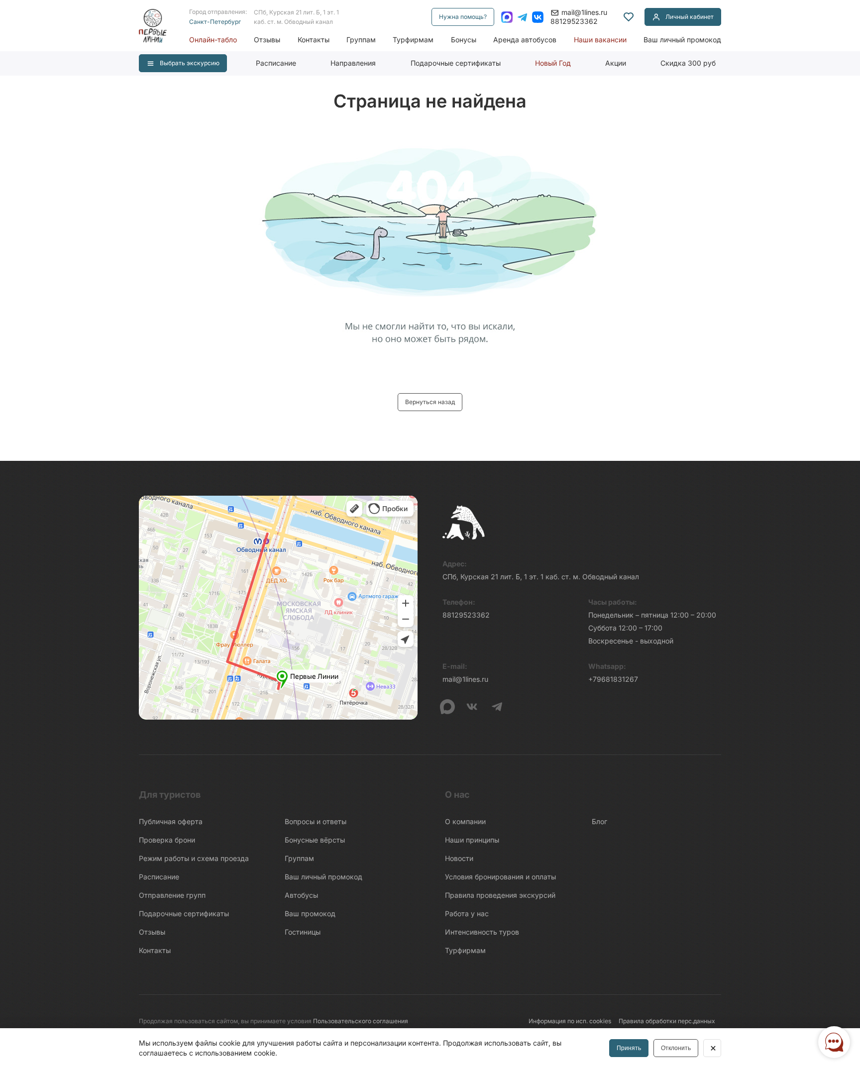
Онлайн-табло (213, 39)
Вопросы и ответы (315, 821)
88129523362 (574, 21)
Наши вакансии (600, 39)
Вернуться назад (430, 402)
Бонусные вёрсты (315, 840)
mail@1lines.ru (584, 12)
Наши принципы (472, 840)
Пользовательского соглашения (360, 1021)
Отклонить (676, 1048)
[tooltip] (629, 17)
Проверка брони (167, 840)
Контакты (313, 39)
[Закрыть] (712, 1048)
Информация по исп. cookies (570, 1021)
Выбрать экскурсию (189, 63)
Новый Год (553, 63)
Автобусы (301, 895)
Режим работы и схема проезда (194, 858)
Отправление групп (172, 895)
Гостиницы (303, 932)
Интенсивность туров (482, 932)
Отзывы (267, 39)
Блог (599, 821)
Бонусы (463, 39)
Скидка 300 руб (688, 63)
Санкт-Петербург (215, 21)
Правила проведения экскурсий (500, 895)
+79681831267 (613, 679)
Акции (615, 63)
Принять (629, 1048)
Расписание (276, 63)
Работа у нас (467, 913)
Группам (361, 39)
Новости (459, 858)
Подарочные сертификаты (456, 63)
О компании (465, 821)
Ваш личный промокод (682, 39)
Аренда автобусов (524, 39)
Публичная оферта (171, 821)
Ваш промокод (310, 913)
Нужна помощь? (463, 16)
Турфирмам (413, 39)
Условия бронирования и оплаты (500, 876)
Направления (353, 63)
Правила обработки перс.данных (667, 1021)
